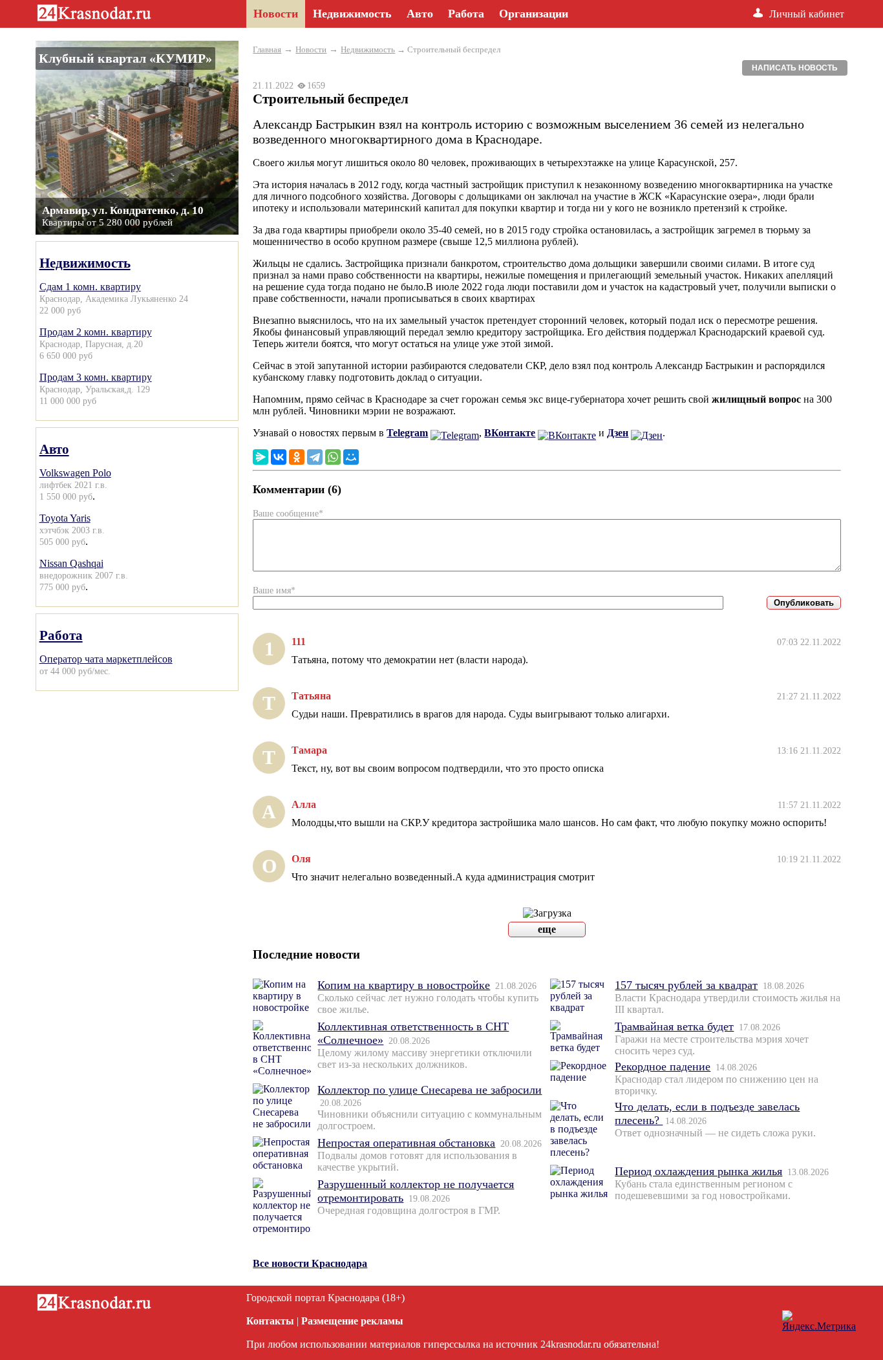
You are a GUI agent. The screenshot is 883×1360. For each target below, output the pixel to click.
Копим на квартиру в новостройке (403, 985)
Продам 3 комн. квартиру (95, 377)
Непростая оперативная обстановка (406, 1142)
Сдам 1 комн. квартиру (90, 286)
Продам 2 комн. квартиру (95, 331)
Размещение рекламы (352, 1320)
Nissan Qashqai (71, 563)
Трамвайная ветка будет (674, 1026)
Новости (310, 49)
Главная (267, 49)
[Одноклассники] (296, 457)
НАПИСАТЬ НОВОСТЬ (795, 67)
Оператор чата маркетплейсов (106, 658)
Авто (54, 448)
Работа (61, 635)
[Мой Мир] (351, 457)
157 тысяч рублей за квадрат (686, 985)
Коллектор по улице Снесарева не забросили (429, 1089)
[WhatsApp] (333, 457)
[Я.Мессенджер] (260, 457)
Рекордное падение (662, 1066)
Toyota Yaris (64, 518)
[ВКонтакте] (278, 457)
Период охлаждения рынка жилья (698, 1171)
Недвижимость (85, 262)
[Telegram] (315, 457)
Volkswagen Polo (75, 472)
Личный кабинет (806, 13)
